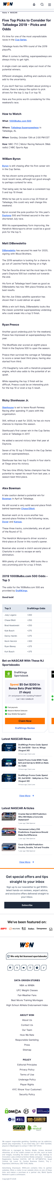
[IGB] (40, 1111)
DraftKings (21, 590)
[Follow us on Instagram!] (30, 967)
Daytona (6, 215)
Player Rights (27, 1084)
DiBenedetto (9, 250)
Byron (5, 165)
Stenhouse (8, 407)
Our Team (27, 1030)
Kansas (18, 521)
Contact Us (27, 1025)
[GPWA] (19, 1128)
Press (27, 1044)
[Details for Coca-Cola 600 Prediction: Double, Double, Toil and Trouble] (9, 848)
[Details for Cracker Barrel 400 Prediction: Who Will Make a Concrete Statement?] (9, 818)
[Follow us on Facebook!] (10, 967)
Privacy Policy (27, 1069)
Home (4, 13)
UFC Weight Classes (27, 990)
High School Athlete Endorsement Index (27, 1005)
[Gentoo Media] (16, 1119)
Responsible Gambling (27, 1039)
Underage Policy (27, 1079)
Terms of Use (27, 1074)
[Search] (42, 4)
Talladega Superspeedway (25, 127)
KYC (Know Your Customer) (27, 1089)
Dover (5, 521)
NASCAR (13, 13)
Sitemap (27, 1049)
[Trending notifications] (34, 4)
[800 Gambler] (37, 1119)
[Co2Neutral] (34, 1128)
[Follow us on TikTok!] (43, 967)
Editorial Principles (27, 1064)
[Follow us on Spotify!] (37, 967)
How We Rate (27, 1035)
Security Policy (27, 1094)
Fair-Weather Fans (27, 995)
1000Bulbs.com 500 (20, 121)
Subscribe (27, 905)
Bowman (6, 498)
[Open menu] (49, 4)
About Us (27, 1020)
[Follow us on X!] (17, 967)
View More (24, 795)
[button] (49, 4)
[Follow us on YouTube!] (23, 967)
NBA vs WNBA (27, 985)
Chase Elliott (28, 508)
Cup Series (21, 39)
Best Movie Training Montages (27, 1000)
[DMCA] (13, 1111)
